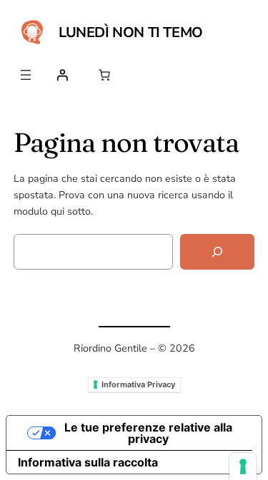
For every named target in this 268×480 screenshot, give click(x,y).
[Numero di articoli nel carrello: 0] (104, 75)
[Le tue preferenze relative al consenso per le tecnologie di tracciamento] (243, 466)
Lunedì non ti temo (131, 32)
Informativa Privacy (138, 384)
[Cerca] (217, 252)
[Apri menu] (25, 74)
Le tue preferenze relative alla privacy (148, 433)
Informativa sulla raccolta (88, 462)
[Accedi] (62, 75)
